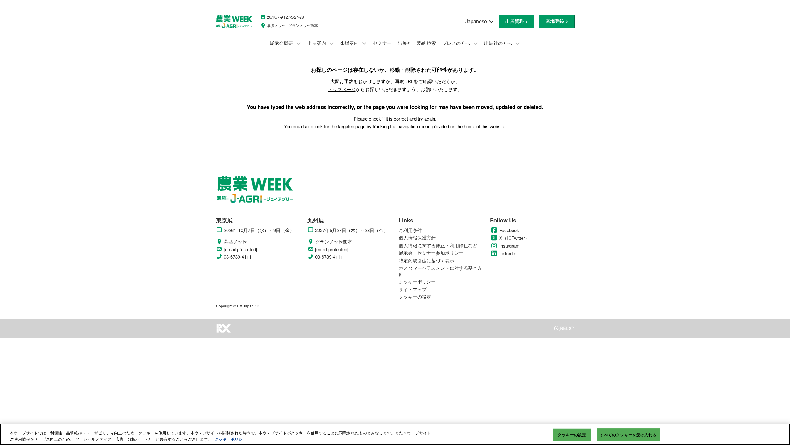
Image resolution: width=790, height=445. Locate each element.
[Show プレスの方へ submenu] (475, 43)
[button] (516, 21)
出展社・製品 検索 (417, 43)
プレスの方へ (456, 43)
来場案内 (350, 43)
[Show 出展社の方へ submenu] (517, 43)
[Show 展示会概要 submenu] (298, 43)
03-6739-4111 (238, 257)
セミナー (382, 43)
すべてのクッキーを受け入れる (628, 435)
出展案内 (317, 43)
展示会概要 (282, 43)
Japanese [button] (476, 21)
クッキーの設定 (572, 435)
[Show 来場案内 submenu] (364, 43)
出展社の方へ (498, 43)
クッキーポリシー (230, 439)
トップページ (342, 89)
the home (465, 126)
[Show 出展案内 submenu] (331, 43)
